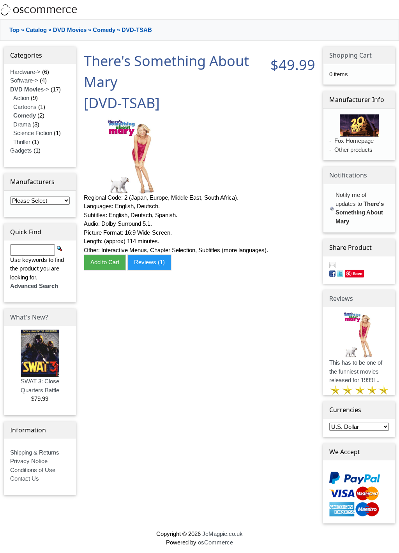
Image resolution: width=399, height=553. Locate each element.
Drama (22, 113)
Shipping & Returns (34, 441)
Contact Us (24, 468)
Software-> (24, 70)
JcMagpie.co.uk (222, 523)
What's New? (29, 306)
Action (21, 87)
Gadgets (21, 140)
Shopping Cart (350, 44)
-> (29, 78)
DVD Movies (70, 19)
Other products (353, 138)
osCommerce (215, 531)
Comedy (104, 19)
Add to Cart (104, 251)
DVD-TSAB (137, 19)
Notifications (348, 164)
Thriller (21, 131)
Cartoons (25, 96)
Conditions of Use (32, 459)
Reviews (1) (149, 251)
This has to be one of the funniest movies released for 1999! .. (355, 361)
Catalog (36, 19)
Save (357, 263)
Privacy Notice (29, 450)
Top (14, 19)
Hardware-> (25, 61)
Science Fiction (32, 122)
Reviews (341, 287)
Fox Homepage (354, 130)
